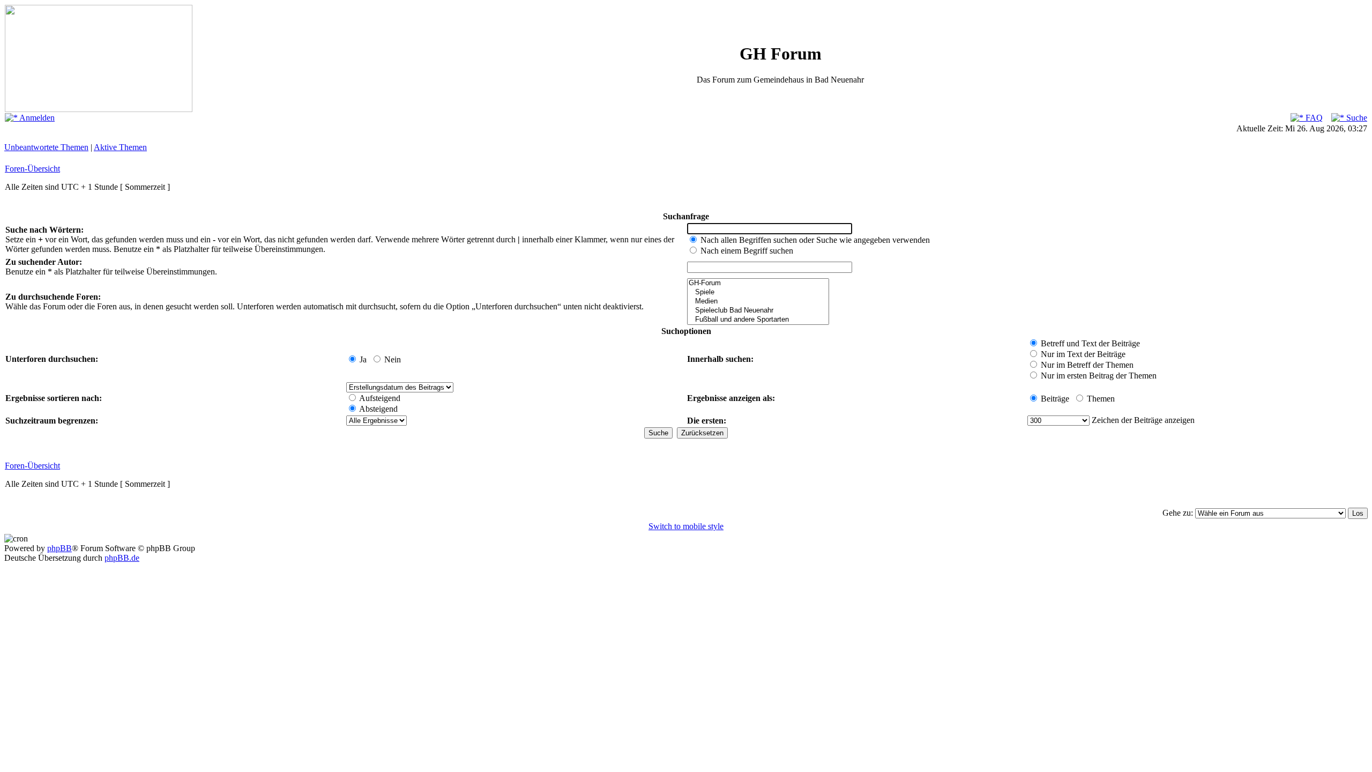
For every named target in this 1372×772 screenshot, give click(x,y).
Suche (1355, 117)
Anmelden (36, 117)
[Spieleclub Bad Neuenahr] (758, 310)
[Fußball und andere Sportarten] (758, 319)
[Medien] (758, 301)
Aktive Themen (120, 147)
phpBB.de (122, 557)
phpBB (59, 548)
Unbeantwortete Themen (46, 147)
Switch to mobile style (686, 526)
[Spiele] (758, 292)
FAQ (1313, 117)
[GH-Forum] (758, 283)
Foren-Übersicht (32, 168)
